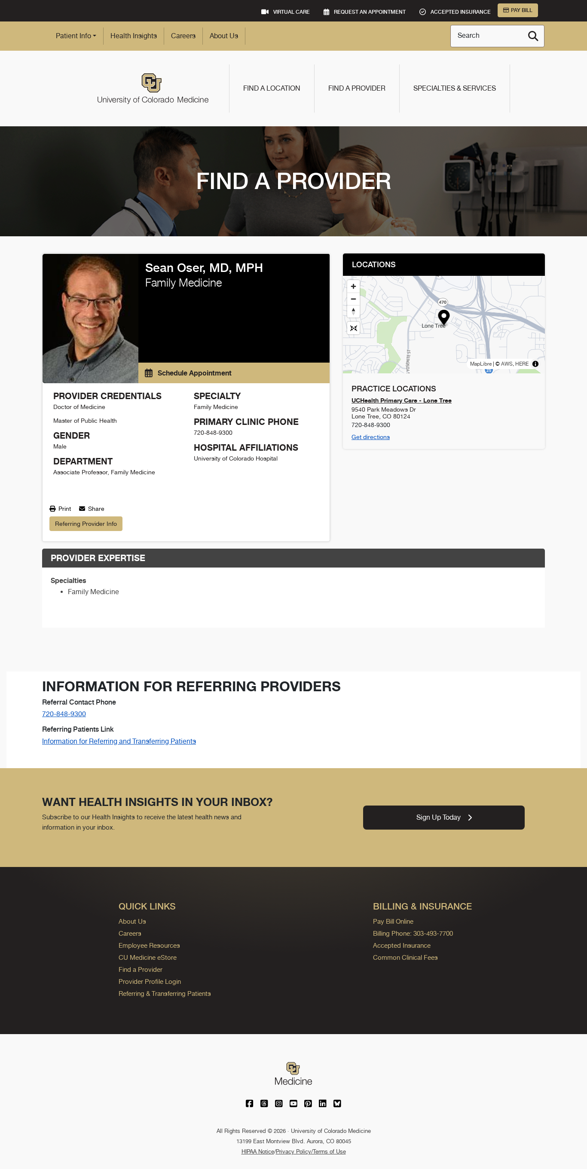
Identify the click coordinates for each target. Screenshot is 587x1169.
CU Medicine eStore (148, 957)
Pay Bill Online (393, 921)
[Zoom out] (353, 299)
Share (95, 508)
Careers (183, 36)
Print (64, 508)
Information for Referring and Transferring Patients (119, 741)
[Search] (533, 36)
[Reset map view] (353, 328)
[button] (444, 318)
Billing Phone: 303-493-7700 (413, 933)
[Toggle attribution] (535, 364)
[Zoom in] (353, 286)
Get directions (371, 436)
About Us (224, 36)
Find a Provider (356, 88)
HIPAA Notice (258, 1151)
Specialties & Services (454, 88)
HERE (522, 364)
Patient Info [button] (73, 36)
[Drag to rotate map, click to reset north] (353, 311)
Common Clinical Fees (405, 957)
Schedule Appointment (194, 373)
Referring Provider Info (86, 523)
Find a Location (271, 88)
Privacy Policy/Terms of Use (311, 1151)
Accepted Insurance (402, 945)
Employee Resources (149, 945)
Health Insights (133, 36)
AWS (507, 364)
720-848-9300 (64, 714)
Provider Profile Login (150, 981)
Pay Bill (521, 10)
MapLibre (481, 364)
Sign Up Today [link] (438, 817)
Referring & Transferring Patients (165, 993)
